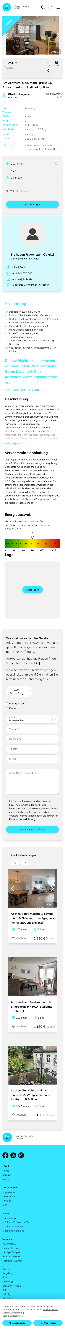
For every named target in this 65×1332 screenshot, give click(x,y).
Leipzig (6, 1294)
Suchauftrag (9, 1218)
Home (5, 1170)
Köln (4, 1290)
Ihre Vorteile (9, 1243)
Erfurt (5, 1277)
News (5, 1179)
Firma (12, 708)
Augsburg (7, 1273)
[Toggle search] (43, 7)
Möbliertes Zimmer (12, 1226)
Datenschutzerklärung (22, 819)
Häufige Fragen (11, 1252)
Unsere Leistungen (12, 1248)
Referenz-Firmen (11, 1256)
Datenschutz (9, 1196)
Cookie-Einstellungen (12, 1315)
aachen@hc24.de (22, 279)
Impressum (8, 1192)
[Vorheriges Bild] (6, 36)
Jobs (4, 1204)
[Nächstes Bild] (58, 36)
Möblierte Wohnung (13, 1230)
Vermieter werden (12, 1260)
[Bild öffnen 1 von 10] (32, 35)
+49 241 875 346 (22, 273)
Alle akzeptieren (17, 1323)
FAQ (37, 663)
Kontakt (6, 1174)
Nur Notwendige (48, 1323)
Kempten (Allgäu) (12, 1285)
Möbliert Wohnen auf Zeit (16, 1222)
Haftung (6, 1200)
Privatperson (16, 703)
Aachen (6, 1269)
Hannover (7, 1281)
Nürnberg (7, 1298)
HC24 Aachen (20, 266)
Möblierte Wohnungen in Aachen (30, 284)
